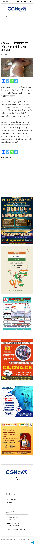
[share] (25, 2)
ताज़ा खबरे (14, 499)
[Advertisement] (17, 28)
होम (7, 499)
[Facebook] (3, 81)
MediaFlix (3, 541)
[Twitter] (7, 81)
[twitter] (21, 2)
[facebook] (30, 2)
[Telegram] (16, 81)
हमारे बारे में (9, 502)
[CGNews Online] (17, 12)
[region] (17, 220)
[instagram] (28, 2)
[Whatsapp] (12, 81)
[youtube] (18, 2)
